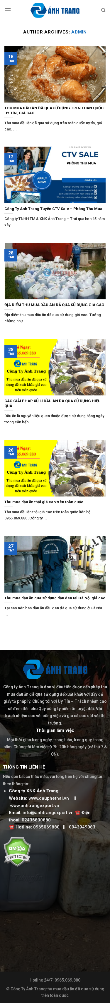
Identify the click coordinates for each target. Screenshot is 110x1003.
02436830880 (36, 820)
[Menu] (7, 10)
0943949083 (82, 827)
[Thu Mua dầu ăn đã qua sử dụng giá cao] (55, 10)
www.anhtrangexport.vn (34, 805)
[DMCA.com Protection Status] (17, 851)
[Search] (103, 10)
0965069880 (46, 827)
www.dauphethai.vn (48, 798)
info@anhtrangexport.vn (48, 812)
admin (79, 32)
